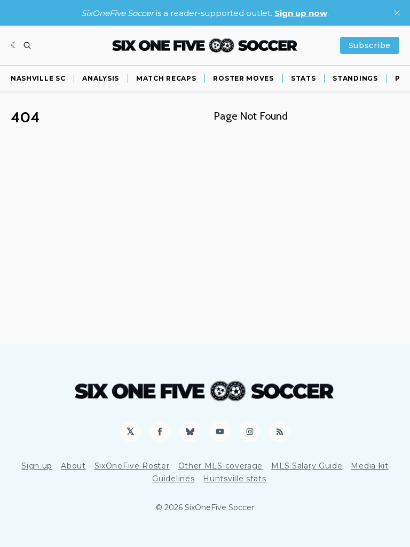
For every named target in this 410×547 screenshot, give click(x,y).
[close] (397, 12)
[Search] (27, 45)
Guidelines (173, 478)
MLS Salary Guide (306, 466)
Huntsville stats (234, 478)
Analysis (100, 78)
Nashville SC (38, 78)
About (73, 466)
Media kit (369, 466)
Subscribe (370, 45)
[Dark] (15, 45)
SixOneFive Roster (132, 466)
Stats (303, 78)
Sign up (36, 466)
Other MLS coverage (220, 466)
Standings (355, 78)
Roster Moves (243, 78)
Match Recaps (166, 78)
